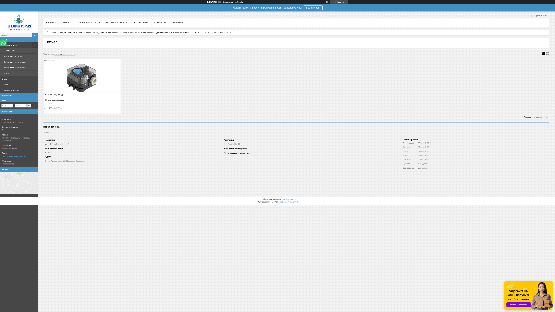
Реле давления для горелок (106, 32)
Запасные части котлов (15, 67)
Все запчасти (313, 7)
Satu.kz (290, 199)
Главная (51, 22)
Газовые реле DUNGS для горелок (138, 32)
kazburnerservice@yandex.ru (15, 156)
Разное (47, 132)
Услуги (7, 73)
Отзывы (5, 84)
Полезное (177, 22)
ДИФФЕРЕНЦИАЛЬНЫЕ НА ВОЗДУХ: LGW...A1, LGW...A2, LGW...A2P (189, 32)
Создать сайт (228, 2)
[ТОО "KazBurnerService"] (18, 21)
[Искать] (35, 35)
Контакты (160, 22)
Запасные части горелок (15, 62)
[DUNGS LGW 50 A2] (82, 77)
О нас (4, 79)
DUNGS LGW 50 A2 (54, 95)
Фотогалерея (140, 22)
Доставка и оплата (10, 90)
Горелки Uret (9, 50)
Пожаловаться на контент (288, 202)
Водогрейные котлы (13, 56)
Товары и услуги (9, 45)
